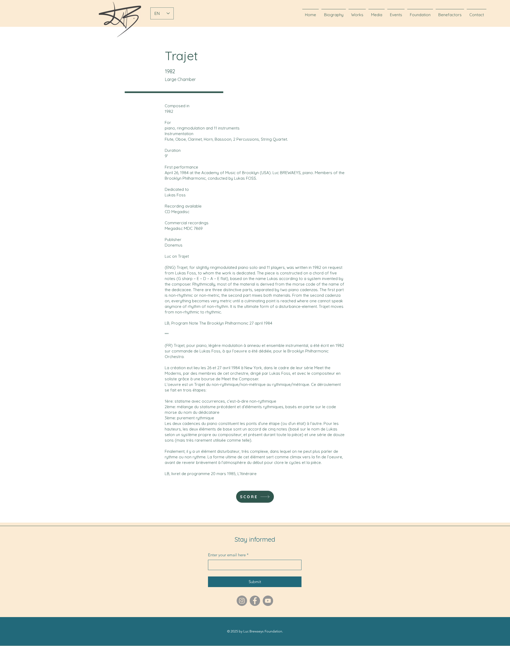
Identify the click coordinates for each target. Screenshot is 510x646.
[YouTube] (268, 601)
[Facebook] (255, 601)
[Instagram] (242, 601)
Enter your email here (228, 554)
